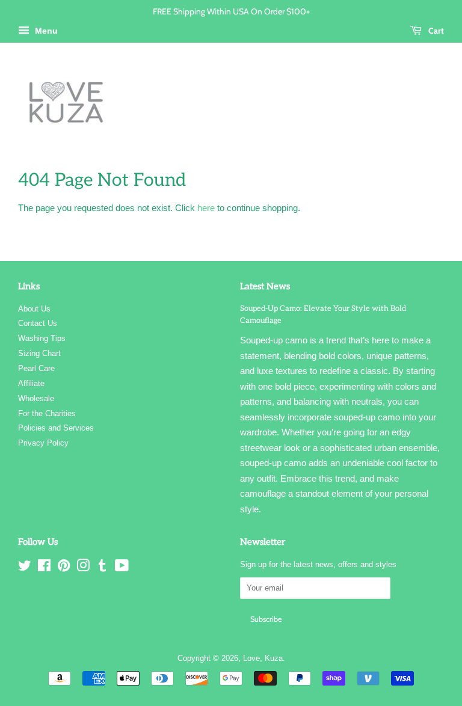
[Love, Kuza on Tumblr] (102, 567)
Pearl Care (36, 368)
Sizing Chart (39, 353)
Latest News (265, 286)
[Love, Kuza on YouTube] (122, 567)
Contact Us (37, 323)
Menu (45, 30)
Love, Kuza (263, 658)
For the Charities (47, 413)
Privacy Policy (43, 442)
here (206, 208)
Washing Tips (42, 338)
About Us (34, 308)
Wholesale (36, 398)
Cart (435, 30)
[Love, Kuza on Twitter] (24, 567)
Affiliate (31, 383)
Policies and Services (56, 427)
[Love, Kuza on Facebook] (44, 567)
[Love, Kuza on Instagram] (83, 567)
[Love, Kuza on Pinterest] (63, 567)
